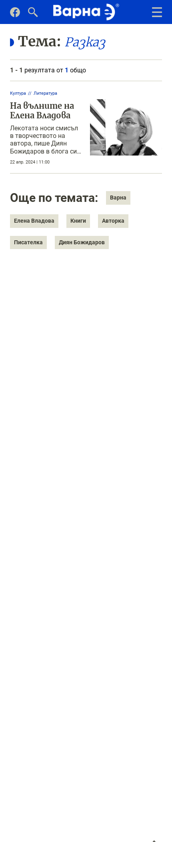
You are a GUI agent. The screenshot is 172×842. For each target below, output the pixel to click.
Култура (18, 93)
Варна (118, 197)
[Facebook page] (15, 15)
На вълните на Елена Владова (42, 110)
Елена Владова (34, 220)
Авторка (113, 220)
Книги (78, 220)
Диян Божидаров (82, 242)
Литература (45, 93)
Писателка (28, 242)
